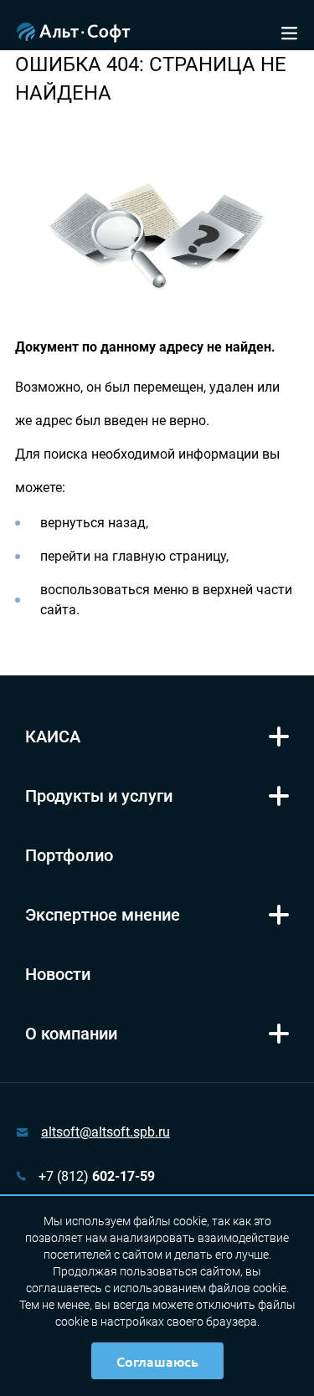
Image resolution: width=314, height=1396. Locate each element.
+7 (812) (97, 1176)
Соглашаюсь (157, 1361)
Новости (57, 974)
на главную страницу (160, 556)
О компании (71, 1034)
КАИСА (52, 736)
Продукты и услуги (98, 796)
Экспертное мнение (102, 915)
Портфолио (69, 855)
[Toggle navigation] (289, 31)
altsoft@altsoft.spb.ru (105, 1132)
